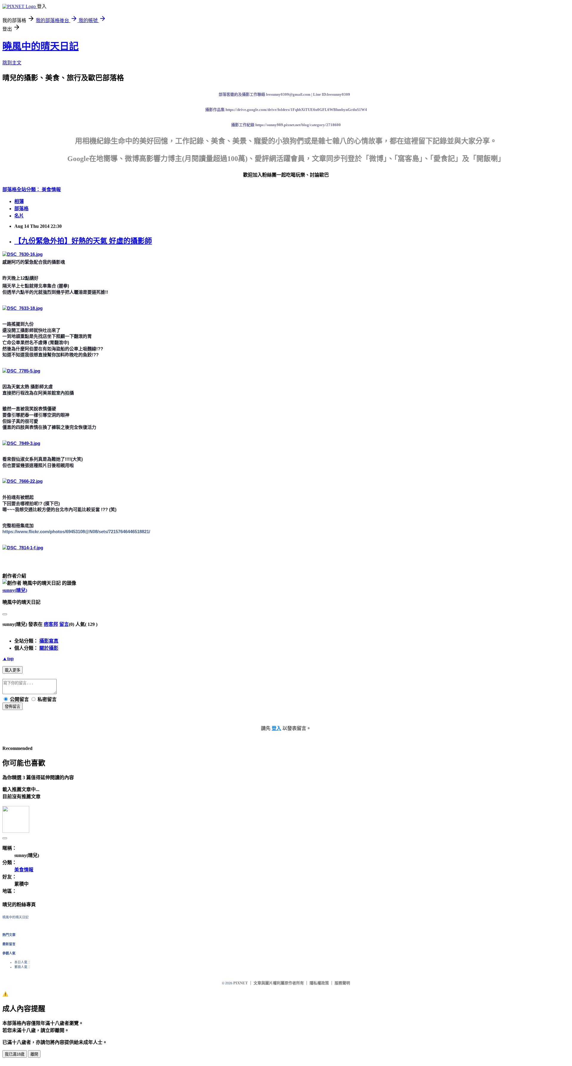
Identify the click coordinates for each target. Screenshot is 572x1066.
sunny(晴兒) (14, 590)
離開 (34, 1054)
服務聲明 (342, 983)
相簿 (19, 201)
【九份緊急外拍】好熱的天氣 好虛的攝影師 (83, 241)
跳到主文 (11, 62)
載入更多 (12, 670)
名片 (19, 215)
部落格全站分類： (22, 189)
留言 (64, 624)
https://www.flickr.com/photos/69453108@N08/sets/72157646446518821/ (76, 531)
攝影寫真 (48, 640)
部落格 (21, 208)
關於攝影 (48, 648)
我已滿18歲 (14, 1054)
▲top (8, 658)
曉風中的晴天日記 (40, 46)
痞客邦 (51, 624)
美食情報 (51, 189)
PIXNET (240, 983)
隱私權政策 (319, 983)
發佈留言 (12, 706)
